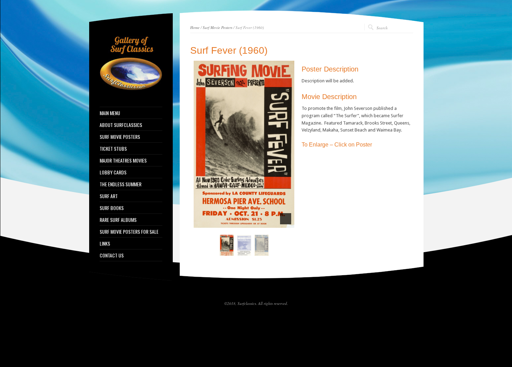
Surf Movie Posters (217, 27)
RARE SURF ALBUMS (118, 219)
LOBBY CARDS (113, 172)
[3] (247, 221)
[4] (255, 221)
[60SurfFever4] (244, 245)
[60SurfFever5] (262, 245)
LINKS (105, 243)
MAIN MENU (110, 113)
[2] (240, 221)
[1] (233, 221)
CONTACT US (112, 255)
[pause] (285, 218)
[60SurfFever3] (244, 144)
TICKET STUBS (113, 148)
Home (195, 27)
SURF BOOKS (112, 207)
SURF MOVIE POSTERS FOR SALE (129, 231)
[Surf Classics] (131, 88)
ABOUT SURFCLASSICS (121, 124)
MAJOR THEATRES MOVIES (123, 160)
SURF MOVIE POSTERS (120, 136)
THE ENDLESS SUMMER (120, 184)
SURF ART (109, 196)
